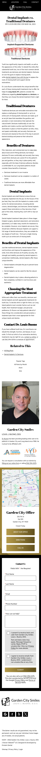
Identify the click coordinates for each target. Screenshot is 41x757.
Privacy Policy (20, 680)
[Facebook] (12, 714)
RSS (20, 371)
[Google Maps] (5, 714)
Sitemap (4, 749)
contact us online (30, 337)
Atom (20, 368)
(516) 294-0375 (31, 463)
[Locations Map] (20, 488)
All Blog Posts (8, 351)
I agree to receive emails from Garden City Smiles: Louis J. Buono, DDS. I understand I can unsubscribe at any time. (22, 659)
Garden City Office (20, 512)
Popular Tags (20, 361)
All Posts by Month (20, 364)
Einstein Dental (7, 745)
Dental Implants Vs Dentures (13, 354)
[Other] (19, 714)
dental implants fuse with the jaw (17, 77)
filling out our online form (10, 463)
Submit (20, 670)
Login (21, 749)
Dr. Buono (5, 439)
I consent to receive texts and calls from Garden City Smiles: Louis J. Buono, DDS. (22, 640)
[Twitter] (25, 714)
